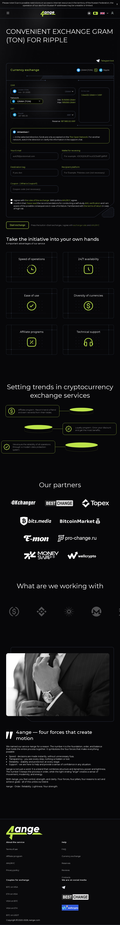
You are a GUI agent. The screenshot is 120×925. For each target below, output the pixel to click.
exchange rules (80, 225)
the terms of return (93, 206)
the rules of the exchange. (37, 200)
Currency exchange (71, 856)
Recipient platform (71, 167)
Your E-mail (16, 150)
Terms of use (12, 849)
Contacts (66, 877)
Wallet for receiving (71, 150)
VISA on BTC (12, 901)
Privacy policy (12, 870)
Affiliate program (14, 856)
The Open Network (79, 137)
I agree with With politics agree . (45, 200)
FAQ (64, 849)
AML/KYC (66, 200)
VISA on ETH (12, 908)
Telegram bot (107, 60)
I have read (31, 203)
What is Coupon (28, 183)
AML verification (92, 203)
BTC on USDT (12, 915)
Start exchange (17, 225)
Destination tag (18, 167)
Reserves (66, 863)
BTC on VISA (12, 887)
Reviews (66, 870)
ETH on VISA (12, 894)
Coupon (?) (24, 183)
